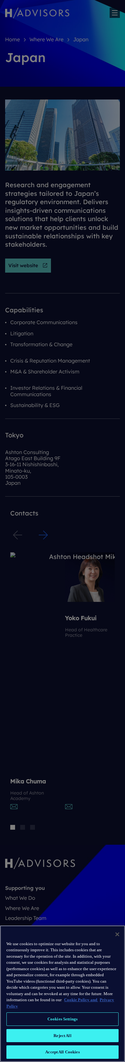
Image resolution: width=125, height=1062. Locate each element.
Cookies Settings (62, 1019)
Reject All (62, 1035)
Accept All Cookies (62, 1052)
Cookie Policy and (81, 999)
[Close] (117, 934)
